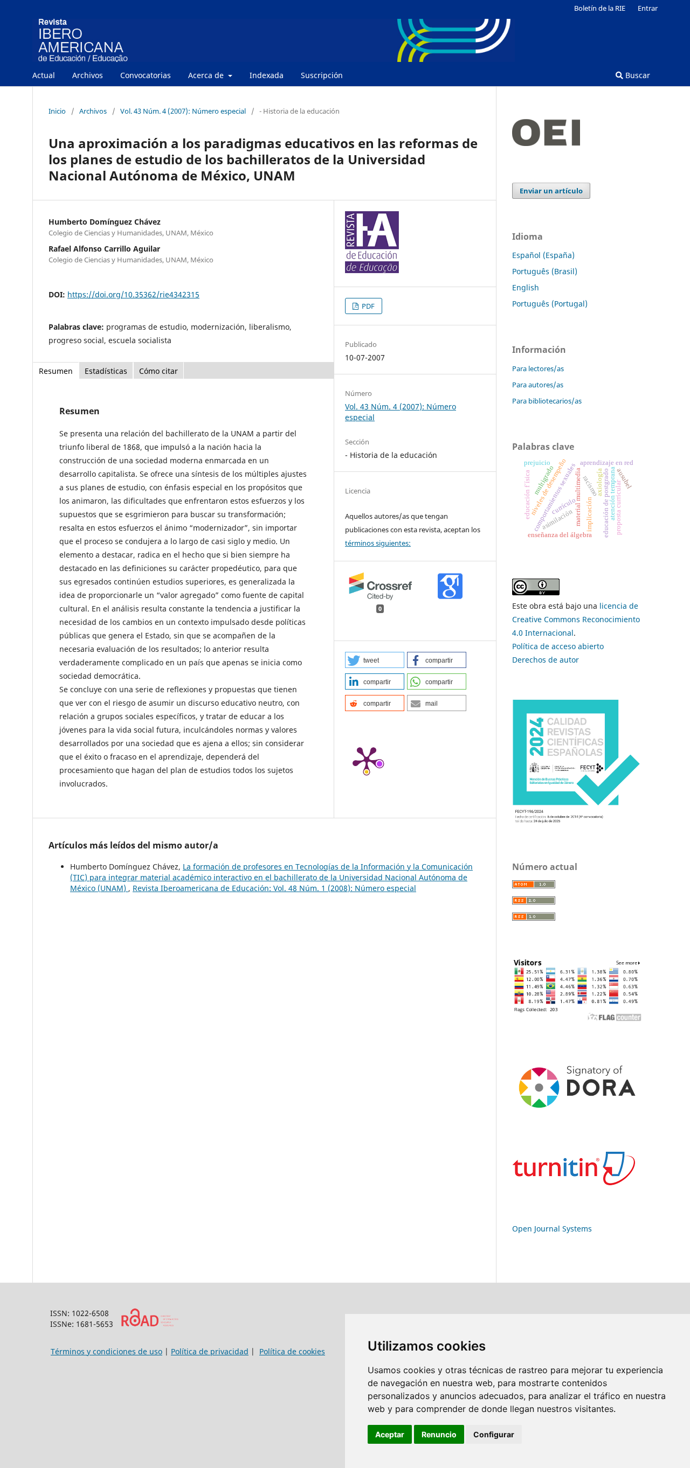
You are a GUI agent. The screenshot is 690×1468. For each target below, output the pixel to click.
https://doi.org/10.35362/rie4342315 (133, 294)
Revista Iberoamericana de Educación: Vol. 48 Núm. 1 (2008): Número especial (274, 888)
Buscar (636, 75)
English (525, 287)
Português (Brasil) (544, 271)
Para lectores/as (538, 368)
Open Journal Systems (552, 1228)
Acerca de (207, 75)
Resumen (56, 371)
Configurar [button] (493, 1434)
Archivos (87, 75)
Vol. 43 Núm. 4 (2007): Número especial (183, 111)
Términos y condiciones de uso (106, 1351)
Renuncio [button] (439, 1434)
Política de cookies (292, 1351)
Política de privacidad (210, 1351)
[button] (374, 660)
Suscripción (322, 75)
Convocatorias (145, 75)
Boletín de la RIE (599, 8)
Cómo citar (158, 371)
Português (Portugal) (550, 303)
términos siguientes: (378, 543)
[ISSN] (150, 1324)
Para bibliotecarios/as (547, 401)
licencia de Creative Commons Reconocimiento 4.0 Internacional (576, 619)
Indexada (267, 75)
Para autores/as (537, 384)
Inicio (57, 111)
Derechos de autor (545, 660)
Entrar (648, 8)
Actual (43, 75)
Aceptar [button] (389, 1434)
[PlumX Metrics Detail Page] (366, 759)
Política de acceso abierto (558, 646)
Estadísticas (106, 371)
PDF (367, 306)
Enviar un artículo (551, 191)
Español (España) (543, 255)
